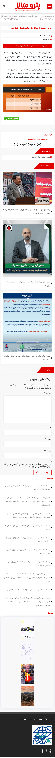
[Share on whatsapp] (16, 144)
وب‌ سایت (47, 450)
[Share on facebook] (39, 144)
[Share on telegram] (25, 144)
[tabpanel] (27, 545)
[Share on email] (21, 144)
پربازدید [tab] (50, 477)
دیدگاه (48, 393)
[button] (49, 6)
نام (50, 427)
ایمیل (48, 439)
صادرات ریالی (35, 156)
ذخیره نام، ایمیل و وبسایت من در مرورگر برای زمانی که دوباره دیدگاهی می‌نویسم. (28, 465)
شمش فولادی (45, 156)
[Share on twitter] (34, 144)
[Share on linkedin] (30, 144)
